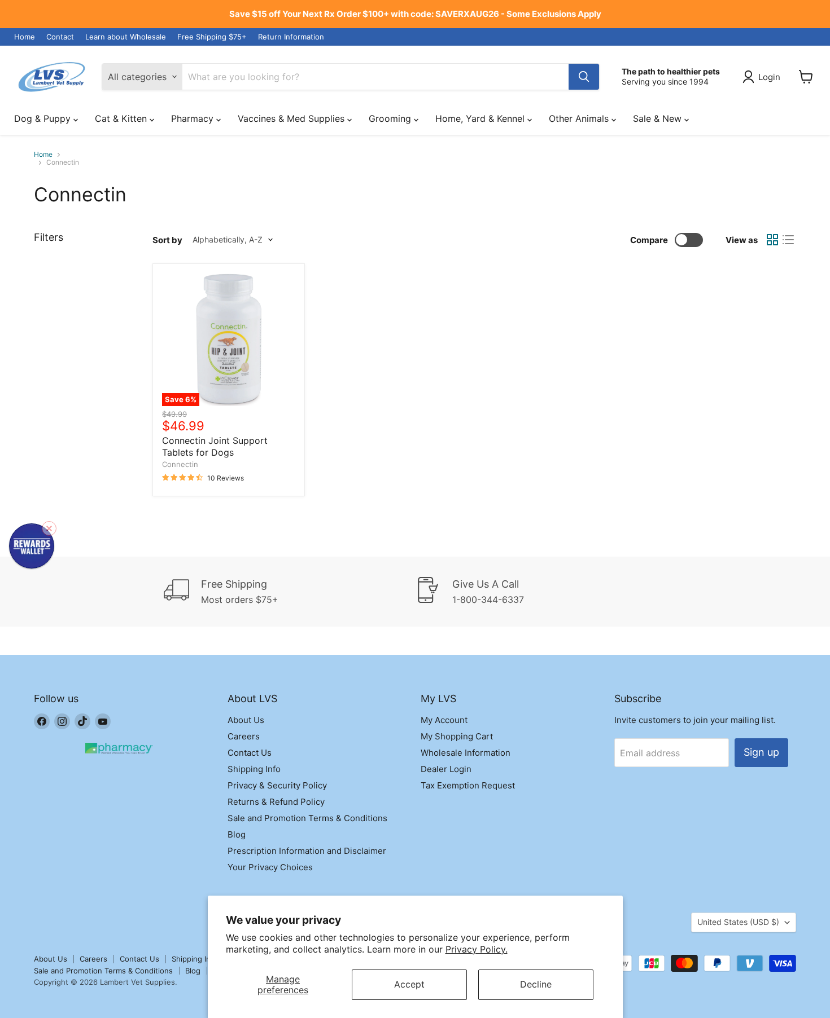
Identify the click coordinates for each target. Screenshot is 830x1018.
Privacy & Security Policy (277, 785)
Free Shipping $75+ (212, 37)
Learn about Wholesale (125, 37)
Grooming (391, 118)
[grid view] (772, 240)
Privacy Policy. (476, 949)
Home (24, 37)
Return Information (291, 37)
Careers (244, 736)
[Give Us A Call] (541, 591)
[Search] (584, 77)
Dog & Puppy (43, 118)
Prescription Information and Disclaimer (307, 850)
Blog (237, 834)
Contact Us (250, 752)
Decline (536, 984)
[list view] (788, 240)
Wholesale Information (465, 752)
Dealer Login (446, 769)
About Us (246, 720)
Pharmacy (193, 118)
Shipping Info (254, 769)
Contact (60, 37)
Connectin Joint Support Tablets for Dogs (215, 446)
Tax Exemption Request (468, 785)
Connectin (180, 464)
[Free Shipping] (290, 591)
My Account (444, 720)
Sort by (167, 240)
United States (738, 922)
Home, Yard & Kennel (481, 118)
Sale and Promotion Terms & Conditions (307, 818)
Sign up (761, 752)
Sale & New (658, 118)
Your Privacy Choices (270, 867)
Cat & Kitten (122, 118)
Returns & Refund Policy (276, 801)
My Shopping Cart (457, 736)
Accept (409, 984)
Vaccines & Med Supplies (292, 118)
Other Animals (580, 118)
